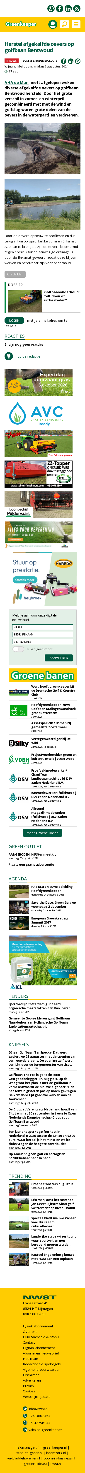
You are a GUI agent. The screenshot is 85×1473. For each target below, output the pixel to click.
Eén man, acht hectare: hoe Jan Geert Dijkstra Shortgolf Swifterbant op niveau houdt (53, 1204)
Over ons (30, 1331)
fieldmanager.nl (27, 1447)
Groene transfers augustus (52, 1184)
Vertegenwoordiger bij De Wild (51, 741)
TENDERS (18, 996)
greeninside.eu (35, 1463)
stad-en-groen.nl (29, 1452)
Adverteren (32, 1380)
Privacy (28, 1385)
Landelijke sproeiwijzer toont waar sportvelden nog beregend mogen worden (53, 1240)
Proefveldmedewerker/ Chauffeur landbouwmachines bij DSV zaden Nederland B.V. (51, 776)
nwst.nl (56, 1463)
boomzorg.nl (56, 1452)
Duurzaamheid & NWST (41, 1337)
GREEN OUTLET (25, 846)
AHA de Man (17, 82)
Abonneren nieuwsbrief (41, 1353)
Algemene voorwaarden (41, 1369)
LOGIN (14, 320)
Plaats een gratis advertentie (31, 864)
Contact (29, 1342)
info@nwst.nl (38, 1408)
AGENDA (18, 879)
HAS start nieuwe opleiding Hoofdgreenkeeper (52, 888)
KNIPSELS (19, 1044)
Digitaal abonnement (39, 1347)
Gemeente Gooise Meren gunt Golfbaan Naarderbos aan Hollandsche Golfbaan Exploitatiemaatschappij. (39, 1022)
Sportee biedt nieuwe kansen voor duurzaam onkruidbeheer (53, 1222)
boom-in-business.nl (59, 1458)
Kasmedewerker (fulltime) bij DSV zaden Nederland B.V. (53, 795)
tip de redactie (28, 356)
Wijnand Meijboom (18, 66)
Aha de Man (15, 274)
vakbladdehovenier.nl (23, 1458)
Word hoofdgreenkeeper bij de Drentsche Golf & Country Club (53, 690)
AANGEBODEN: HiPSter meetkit (32, 854)
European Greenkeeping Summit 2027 (49, 920)
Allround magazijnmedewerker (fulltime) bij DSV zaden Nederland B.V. (49, 814)
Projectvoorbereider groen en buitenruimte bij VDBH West (54, 756)
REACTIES (15, 336)
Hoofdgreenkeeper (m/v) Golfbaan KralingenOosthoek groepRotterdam (53, 709)
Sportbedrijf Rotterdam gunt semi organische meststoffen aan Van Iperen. (40, 1006)
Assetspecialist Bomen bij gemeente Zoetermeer (51, 725)
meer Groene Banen (42, 833)
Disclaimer (31, 1375)
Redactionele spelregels (42, 1364)
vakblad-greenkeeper (45, 1429)
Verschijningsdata (36, 1396)
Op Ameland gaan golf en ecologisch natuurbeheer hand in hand (37, 1156)
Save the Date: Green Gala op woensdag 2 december (53, 904)
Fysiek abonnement (38, 1326)
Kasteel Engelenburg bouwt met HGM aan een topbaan (52, 1256)
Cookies (29, 1391)
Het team (30, 1358)
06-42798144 (39, 1422)
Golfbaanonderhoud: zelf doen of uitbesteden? (62, 296)
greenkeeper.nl (55, 1447)
